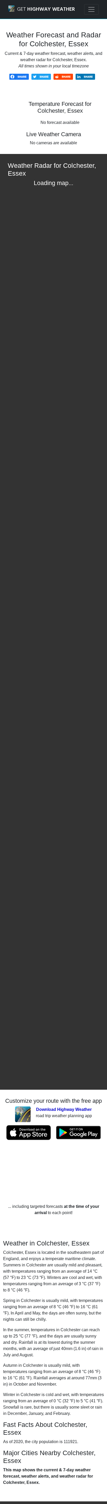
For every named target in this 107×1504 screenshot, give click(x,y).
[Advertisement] (53, 1172)
